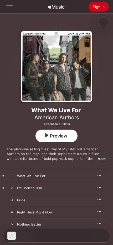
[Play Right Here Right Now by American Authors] (12, 212)
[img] (56, 6)
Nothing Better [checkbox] (29, 224)
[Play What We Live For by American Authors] (12, 175)
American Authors (56, 117)
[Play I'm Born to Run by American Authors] (12, 188)
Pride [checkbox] (21, 200)
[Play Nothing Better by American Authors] (12, 224)
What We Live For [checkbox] (31, 176)
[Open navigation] (9, 7)
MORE (102, 159)
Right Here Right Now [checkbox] (35, 212)
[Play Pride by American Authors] (12, 200)
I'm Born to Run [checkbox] (29, 188)
